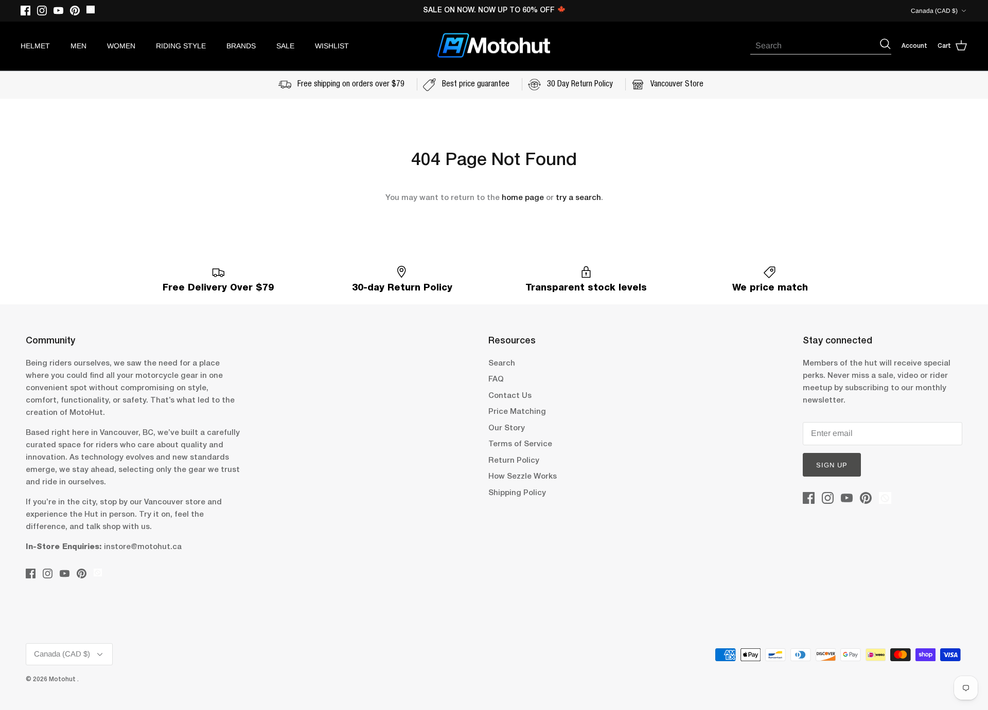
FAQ (496, 379)
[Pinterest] (75, 10)
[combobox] (814, 46)
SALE (285, 46)
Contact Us (510, 395)
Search (501, 363)
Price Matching (517, 411)
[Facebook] (25, 10)
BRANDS (241, 46)
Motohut (63, 679)
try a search (578, 198)
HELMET (35, 46)
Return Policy (513, 460)
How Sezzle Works (522, 476)
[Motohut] (494, 46)
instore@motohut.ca (143, 547)
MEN (78, 46)
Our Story (506, 428)
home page (523, 198)
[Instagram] (42, 10)
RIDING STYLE (181, 46)
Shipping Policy (517, 493)
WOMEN (121, 46)
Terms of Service (520, 444)
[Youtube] (58, 10)
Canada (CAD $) (934, 10)
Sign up (832, 465)
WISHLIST (332, 46)
